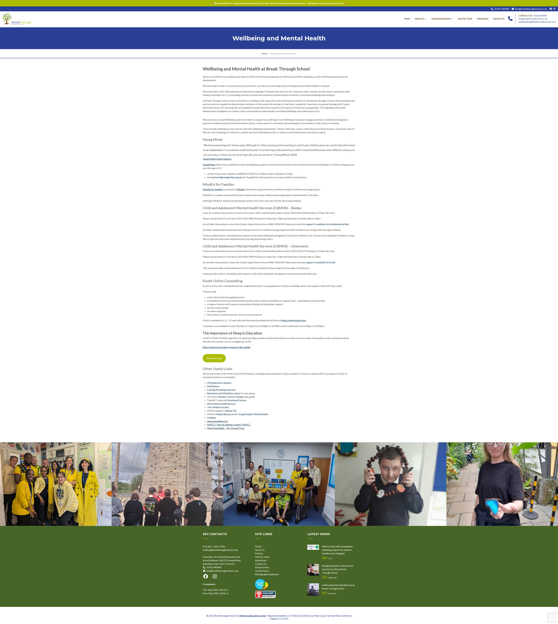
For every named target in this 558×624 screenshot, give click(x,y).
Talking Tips (230, 410)
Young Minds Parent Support (217, 158)
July (327, 558)
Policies (259, 553)
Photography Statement (267, 574)
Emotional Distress (237, 400)
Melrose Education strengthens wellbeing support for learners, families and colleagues (337, 550)
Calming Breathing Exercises (221, 389)
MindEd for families (212, 189)
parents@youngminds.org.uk (227, 177)
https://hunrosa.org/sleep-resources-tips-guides (227, 347)
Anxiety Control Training (230, 396)
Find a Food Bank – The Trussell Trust (225, 428)
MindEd (241, 189)
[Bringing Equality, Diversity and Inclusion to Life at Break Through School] (313, 570)
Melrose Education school (252, 615)
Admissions (482, 18)
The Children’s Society (218, 407)
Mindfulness (213, 386)
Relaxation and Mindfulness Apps (223, 393)
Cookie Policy (262, 570)
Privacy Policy (262, 567)
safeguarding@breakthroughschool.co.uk (537, 21)
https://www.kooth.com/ (293, 320)
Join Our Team (465, 18)
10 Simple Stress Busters (219, 382)
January (329, 593)
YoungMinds (209, 164)
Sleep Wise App (214, 358)
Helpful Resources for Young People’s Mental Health (242, 414)
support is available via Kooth (320, 262)
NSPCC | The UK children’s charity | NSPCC (229, 424)
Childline (211, 417)
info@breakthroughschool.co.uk (531, 8)
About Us (419, 18)
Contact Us (499, 18)
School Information (441, 18)
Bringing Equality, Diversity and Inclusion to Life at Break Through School (337, 569)
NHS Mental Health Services (221, 403)
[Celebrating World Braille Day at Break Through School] (313, 589)
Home (407, 18)
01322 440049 (501, 8)
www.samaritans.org (217, 421)
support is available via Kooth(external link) (327, 224)
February (329, 578)
